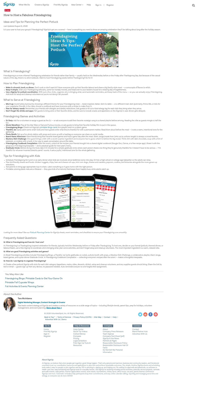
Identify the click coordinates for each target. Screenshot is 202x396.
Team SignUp (108, 334)
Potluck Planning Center (40, 232)
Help (115, 317)
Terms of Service (64, 317)
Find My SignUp (50, 331)
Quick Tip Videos (80, 331)
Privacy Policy (79, 317)
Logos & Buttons (80, 341)
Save (8, 10)
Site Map (97, 317)
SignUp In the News (111, 338)
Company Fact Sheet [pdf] (113, 336)
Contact (107, 317)
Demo (64, 319)
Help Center (78, 329)
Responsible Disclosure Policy (115, 343)
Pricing (76, 338)
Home (46, 329)
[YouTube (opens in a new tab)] (145, 314)
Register (110, 5)
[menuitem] (24, 5)
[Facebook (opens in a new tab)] (150, 314)
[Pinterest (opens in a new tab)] (156, 314)
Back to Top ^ (49, 317)
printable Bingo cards (48, 127)
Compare (77, 336)
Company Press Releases (113, 331)
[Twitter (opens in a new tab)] (140, 314)
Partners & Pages (110, 341)
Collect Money (79, 334)
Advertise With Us (52, 319)
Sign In (98, 5)
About (105, 329)
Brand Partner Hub (140, 331)
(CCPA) (88, 317)
